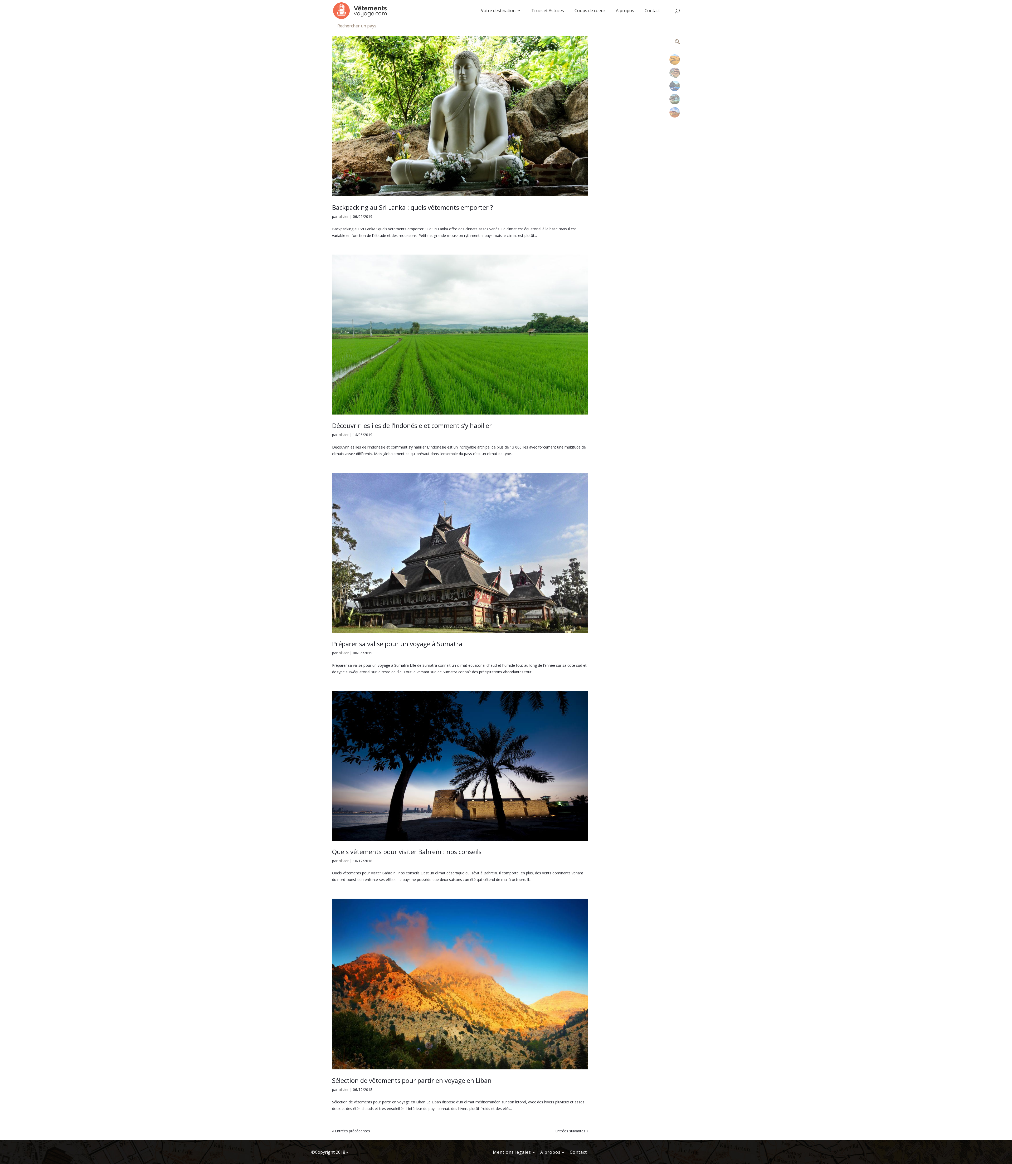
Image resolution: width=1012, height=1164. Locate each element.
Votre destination (498, 11)
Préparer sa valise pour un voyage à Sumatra (397, 643)
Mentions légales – (514, 1152)
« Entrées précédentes (351, 1130)
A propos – (552, 1152)
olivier (344, 216)
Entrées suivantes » (571, 1130)
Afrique (674, 57)
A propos (625, 11)
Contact (652, 11)
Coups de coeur (590, 11)
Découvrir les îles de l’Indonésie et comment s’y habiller (412, 425)
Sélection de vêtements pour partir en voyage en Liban (412, 1080)
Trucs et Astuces (547, 11)
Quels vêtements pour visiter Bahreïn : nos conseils (406, 851)
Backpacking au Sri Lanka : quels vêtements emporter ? (412, 207)
